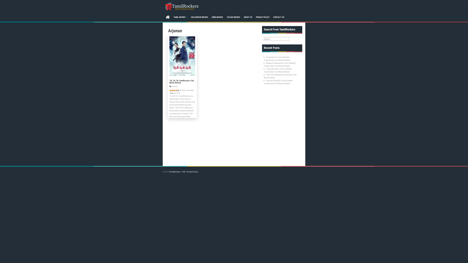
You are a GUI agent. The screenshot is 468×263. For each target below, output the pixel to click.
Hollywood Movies (199, 17)
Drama (174, 86)
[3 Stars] (174, 90)
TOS (183, 171)
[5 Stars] (178, 90)
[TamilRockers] (182, 6)
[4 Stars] (176, 90)
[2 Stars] (172, 90)
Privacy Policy (262, 17)
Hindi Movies (217, 17)
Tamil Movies (179, 17)
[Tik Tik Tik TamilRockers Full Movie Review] (182, 56)
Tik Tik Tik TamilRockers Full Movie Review (181, 82)
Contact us (278, 17)
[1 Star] (170, 90)
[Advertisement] (282, 125)
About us (248, 17)
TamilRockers (174, 171)
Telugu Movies (233, 17)
